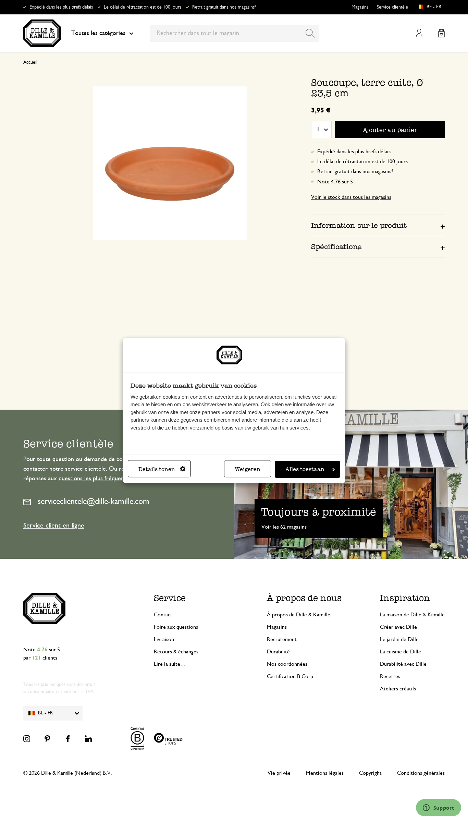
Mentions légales (325, 773)
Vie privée (279, 773)
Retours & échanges (176, 651)
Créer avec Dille (398, 627)
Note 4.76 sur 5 (335, 181)
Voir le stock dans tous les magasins (351, 197)
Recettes (390, 676)
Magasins (360, 7)
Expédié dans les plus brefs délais (61, 7)
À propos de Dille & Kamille (298, 614)
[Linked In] (88, 738)
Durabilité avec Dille (403, 664)
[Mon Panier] (441, 33)
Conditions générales (421, 773)
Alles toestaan (304, 469)
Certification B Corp (290, 676)
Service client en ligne (53, 525)
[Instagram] (26, 738)
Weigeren (247, 469)
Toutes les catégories (98, 33)
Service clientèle (392, 7)
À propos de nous (304, 598)
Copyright (370, 773)
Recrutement (282, 639)
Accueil (30, 62)
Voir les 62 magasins (284, 527)
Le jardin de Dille (399, 639)
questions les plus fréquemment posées (108, 478)
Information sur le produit (359, 225)
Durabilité (278, 651)
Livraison (164, 639)
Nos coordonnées (287, 664)
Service (170, 598)
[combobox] (234, 33)
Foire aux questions (176, 627)
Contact (163, 614)
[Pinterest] (47, 738)
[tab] (378, 225)
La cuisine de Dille (400, 651)
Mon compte (419, 33)
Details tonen (156, 469)
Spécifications (336, 246)
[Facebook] (67, 738)
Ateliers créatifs (398, 688)
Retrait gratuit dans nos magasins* (224, 7)
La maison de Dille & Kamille (412, 614)
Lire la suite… (170, 664)
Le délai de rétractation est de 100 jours (142, 7)
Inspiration (405, 598)
